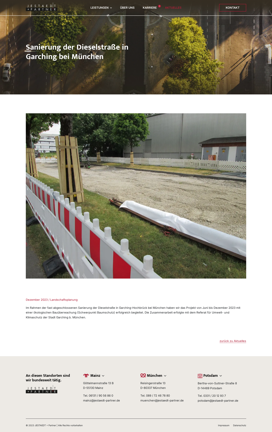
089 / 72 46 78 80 (158, 395)
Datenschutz (239, 425)
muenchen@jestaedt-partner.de (162, 400)
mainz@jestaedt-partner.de (101, 400)
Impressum (223, 425)
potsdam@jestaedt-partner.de (218, 400)
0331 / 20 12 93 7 (214, 395)
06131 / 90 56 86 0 (101, 395)
